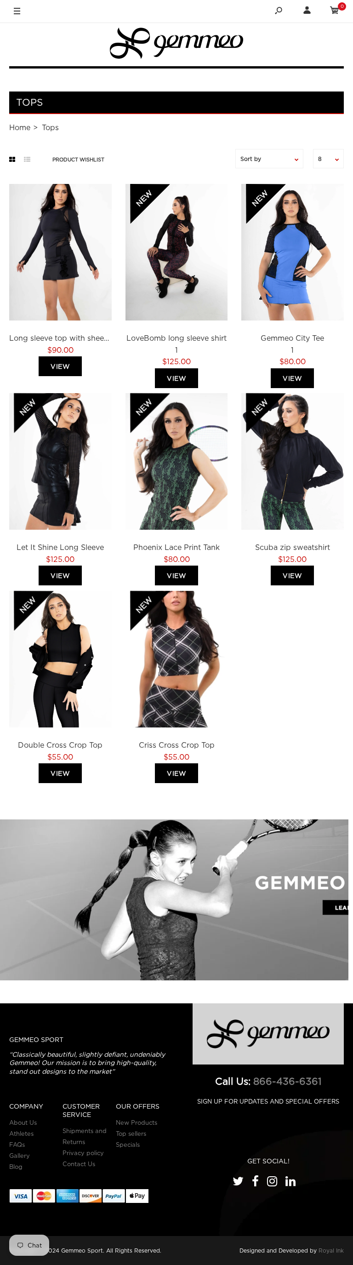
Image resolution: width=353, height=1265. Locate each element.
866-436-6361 (287, 1081)
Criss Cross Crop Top (176, 745)
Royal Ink (331, 1251)
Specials (128, 1144)
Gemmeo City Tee (293, 338)
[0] (334, 12)
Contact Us (79, 1164)
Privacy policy (83, 1153)
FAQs (17, 1144)
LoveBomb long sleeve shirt (176, 338)
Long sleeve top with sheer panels (70, 338)
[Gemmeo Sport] (176, 45)
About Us (23, 1122)
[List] (27, 160)
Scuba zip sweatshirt (292, 547)
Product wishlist (78, 159)
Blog (16, 1166)
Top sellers (131, 1133)
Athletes (21, 1133)
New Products (136, 1122)
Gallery (19, 1155)
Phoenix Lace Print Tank (176, 547)
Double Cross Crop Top (60, 745)
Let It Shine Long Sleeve (60, 547)
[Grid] (12, 160)
